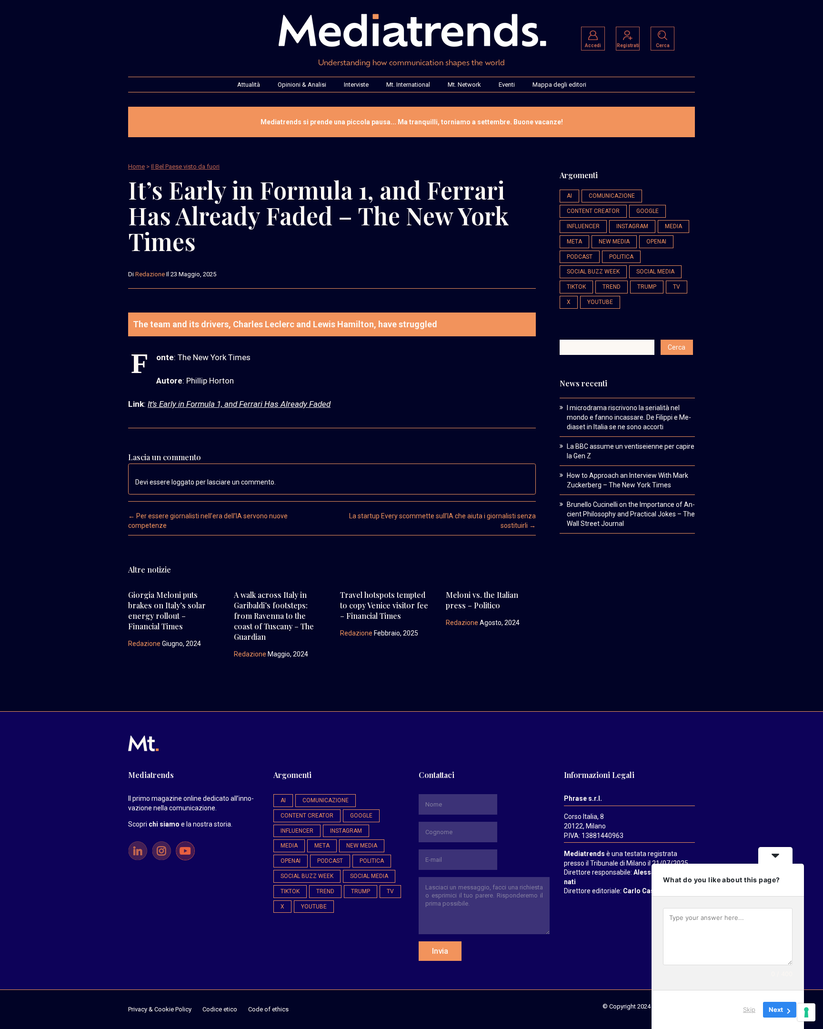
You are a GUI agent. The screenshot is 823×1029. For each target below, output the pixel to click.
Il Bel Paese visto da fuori (185, 166)
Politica (621, 256)
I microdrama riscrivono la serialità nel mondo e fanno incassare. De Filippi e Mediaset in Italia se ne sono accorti (629, 417)
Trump (646, 286)
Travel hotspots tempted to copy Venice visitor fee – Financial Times (384, 605)
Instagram (632, 226)
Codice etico (219, 1009)
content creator (593, 211)
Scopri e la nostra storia (179, 824)
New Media (614, 241)
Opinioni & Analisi (302, 84)
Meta (574, 241)
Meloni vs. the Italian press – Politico (482, 600)
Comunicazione (612, 195)
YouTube (600, 302)
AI (569, 195)
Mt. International (408, 84)
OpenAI (656, 241)
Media (673, 226)
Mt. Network (464, 84)
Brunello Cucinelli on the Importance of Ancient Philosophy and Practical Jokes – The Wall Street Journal (631, 514)
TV (676, 286)
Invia (440, 951)
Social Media (655, 271)
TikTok (576, 286)
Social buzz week (593, 271)
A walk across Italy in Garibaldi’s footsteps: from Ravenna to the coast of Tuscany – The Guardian (274, 616)
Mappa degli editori (559, 84)
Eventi (507, 84)
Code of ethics (268, 1009)
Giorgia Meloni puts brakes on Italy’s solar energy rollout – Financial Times (167, 610)
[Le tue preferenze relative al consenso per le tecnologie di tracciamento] (806, 1012)
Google (647, 211)
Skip (749, 1009)
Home (136, 166)
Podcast (579, 256)
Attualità (248, 84)
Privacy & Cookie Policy (159, 1009)
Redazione (150, 274)
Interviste (356, 84)
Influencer (583, 226)
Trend (611, 286)
